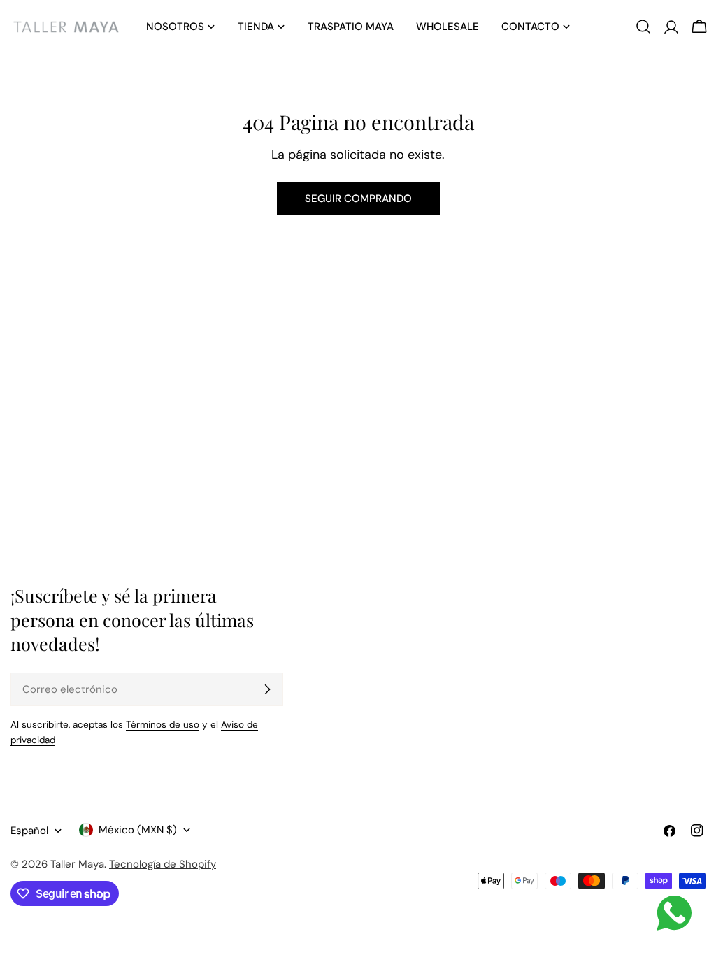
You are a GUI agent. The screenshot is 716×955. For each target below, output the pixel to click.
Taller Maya (77, 864)
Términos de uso (162, 725)
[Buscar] (643, 27)
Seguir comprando (358, 199)
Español (29, 831)
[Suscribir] (267, 689)
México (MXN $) (138, 830)
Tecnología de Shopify (162, 864)
